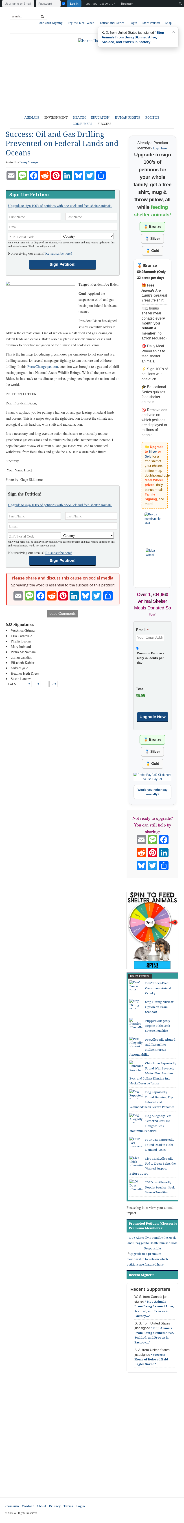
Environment (56, 117)
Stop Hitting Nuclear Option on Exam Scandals (159, 1007)
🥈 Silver (152, 239)
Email (142, 630)
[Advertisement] (92, 1439)
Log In (74, 3)
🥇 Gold (152, 251)
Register (127, 3)
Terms (68, 1506)
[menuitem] (68, 3)
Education (100, 117)
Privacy (55, 1506)
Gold (148, 456)
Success (104, 124)
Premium (11, 1506)
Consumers (82, 124)
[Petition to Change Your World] (92, 40)
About (41, 1506)
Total (140, 689)
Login (133, 23)
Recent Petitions (139, 976)
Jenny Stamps (29, 162)
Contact (28, 1506)
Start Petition (151, 23)
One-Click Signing (50, 23)
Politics (152, 117)
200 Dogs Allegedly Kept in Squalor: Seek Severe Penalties (160, 1187)
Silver (153, 451)
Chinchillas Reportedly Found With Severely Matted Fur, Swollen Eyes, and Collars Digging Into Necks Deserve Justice (152, 1073)
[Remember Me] (63, 3)
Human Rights (127, 117)
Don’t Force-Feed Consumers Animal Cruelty (158, 988)
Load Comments (62, 613)
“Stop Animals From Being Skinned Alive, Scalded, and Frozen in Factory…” (133, 37)
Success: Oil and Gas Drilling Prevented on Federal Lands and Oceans (62, 143)
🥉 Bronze (152, 226)
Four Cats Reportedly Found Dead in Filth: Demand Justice (159, 1144)
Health (79, 117)
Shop (168, 23)
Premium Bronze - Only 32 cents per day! (150, 657)
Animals (31, 117)
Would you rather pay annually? (152, 792)
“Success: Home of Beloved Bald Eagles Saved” (151, 1359)
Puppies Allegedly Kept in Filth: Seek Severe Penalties (157, 1026)
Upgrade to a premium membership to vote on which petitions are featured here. (147, 1259)
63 (54, 684)
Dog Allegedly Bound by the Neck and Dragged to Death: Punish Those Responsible (152, 1243)
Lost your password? (100, 3)
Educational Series (112, 23)
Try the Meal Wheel (81, 23)
